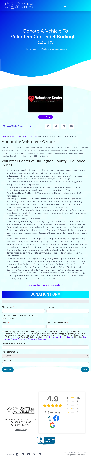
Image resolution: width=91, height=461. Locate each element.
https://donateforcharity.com (60, 337)
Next (85, 369)
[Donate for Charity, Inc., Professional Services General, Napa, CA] (46, 441)
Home (5, 136)
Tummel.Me (81, 455)
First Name (7, 307)
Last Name (51, 307)
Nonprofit (6, 360)
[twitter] (24, 454)
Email (4, 323)
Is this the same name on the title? (17, 315)
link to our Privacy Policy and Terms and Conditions (45, 338)
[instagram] (35, 454)
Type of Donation (10, 352)
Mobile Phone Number (56, 323)
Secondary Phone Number (14, 343)
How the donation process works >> (45, 285)
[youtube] (29, 454)
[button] (65, 5)
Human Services (33, 49)
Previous (8, 369)
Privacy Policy (21, 430)
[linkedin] (40, 454)
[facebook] (18, 454)
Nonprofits (15, 136)
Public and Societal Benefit (54, 49)
